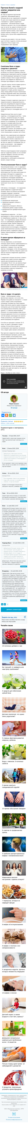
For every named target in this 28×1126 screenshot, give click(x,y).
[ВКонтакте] (2, 415)
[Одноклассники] (6, 415)
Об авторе (14, 408)
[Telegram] (14, 415)
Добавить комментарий (14, 609)
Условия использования (14, 1117)
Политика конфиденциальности (14, 1119)
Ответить (23, 444)
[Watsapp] (10, 415)
